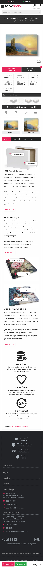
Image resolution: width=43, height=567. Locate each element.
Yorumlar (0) (17, 139)
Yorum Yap (31, 70)
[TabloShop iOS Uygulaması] (35, 539)
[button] (38, 126)
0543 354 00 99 (30, 2)
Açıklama (6, 139)
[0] (33, 6)
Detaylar (8, 209)
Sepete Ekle (9, 564)
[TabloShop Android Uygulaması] (39, 539)
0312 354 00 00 (14, 2)
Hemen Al (22, 564)
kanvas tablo (21, 544)
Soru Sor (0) (28, 139)
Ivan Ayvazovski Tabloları (19, 427)
